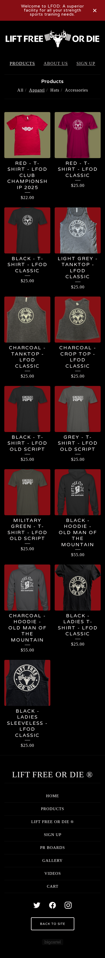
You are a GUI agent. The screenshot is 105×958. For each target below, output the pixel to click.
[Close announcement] (95, 10)
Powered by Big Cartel (52, 942)
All (20, 90)
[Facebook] (52, 905)
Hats (54, 90)
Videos (52, 873)
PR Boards (52, 847)
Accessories (76, 90)
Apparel (37, 90)
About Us (56, 63)
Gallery (52, 860)
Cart (52, 886)
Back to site (52, 924)
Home (52, 796)
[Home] (52, 38)
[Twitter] (37, 905)
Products (22, 63)
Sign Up (85, 63)
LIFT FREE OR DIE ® (52, 774)
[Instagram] (68, 905)
